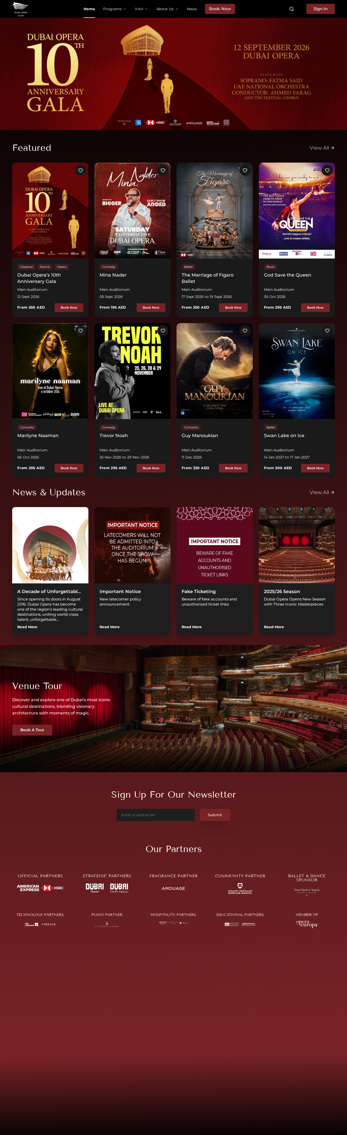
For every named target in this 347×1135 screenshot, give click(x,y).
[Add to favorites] (80, 170)
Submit (215, 815)
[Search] (291, 8)
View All (319, 148)
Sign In (320, 8)
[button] (115, 9)
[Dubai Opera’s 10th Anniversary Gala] (173, 74)
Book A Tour (32, 729)
